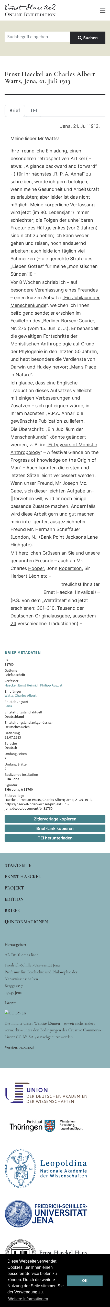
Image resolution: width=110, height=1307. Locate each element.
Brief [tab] (14, 110)
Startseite (18, 865)
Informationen (28, 922)
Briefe (12, 910)
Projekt (14, 888)
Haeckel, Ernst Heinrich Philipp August (33, 685)
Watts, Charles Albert (21, 695)
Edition (14, 899)
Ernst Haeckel (23, 876)
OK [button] (84, 1281)
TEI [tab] (33, 110)
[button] (102, 10)
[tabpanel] (55, 375)
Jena (8, 706)
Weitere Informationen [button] (28, 1299)
